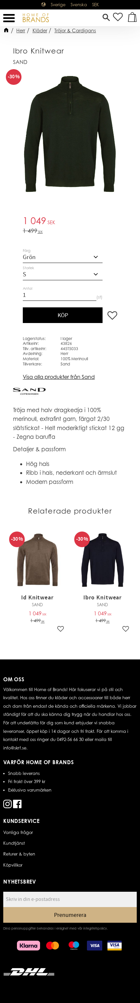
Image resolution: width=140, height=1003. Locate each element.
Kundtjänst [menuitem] (14, 843)
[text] (70, 222)
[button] (9, 18)
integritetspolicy (95, 928)
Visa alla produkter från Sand (59, 377)
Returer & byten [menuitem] (19, 853)
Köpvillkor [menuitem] (12, 865)
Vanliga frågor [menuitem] (18, 832)
